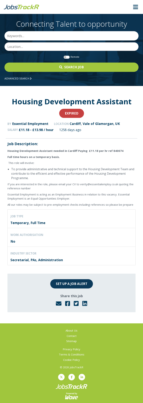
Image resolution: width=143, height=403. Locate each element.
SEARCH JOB (74, 67)
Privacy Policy (71, 349)
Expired (71, 113)
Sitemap (71, 341)
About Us (71, 330)
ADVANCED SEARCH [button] (17, 78)
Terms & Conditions (71, 354)
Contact (72, 336)
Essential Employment (30, 123)
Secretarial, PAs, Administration (36, 260)
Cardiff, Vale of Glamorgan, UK (95, 123)
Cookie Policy (71, 360)
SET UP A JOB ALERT (71, 284)
